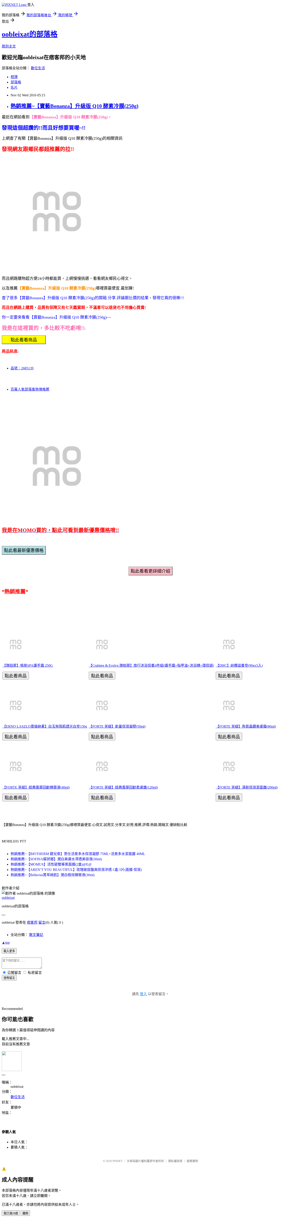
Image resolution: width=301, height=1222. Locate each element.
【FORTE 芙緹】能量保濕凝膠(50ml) (117, 726)
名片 (14, 87)
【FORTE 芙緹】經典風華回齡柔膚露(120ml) (123, 787)
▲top (6, 942)
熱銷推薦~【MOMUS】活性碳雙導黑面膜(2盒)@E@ (51, 864)
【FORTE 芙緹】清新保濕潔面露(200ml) (247, 787)
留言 (41, 922)
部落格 (16, 82)
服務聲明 (192, 1161)
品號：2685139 (22, 368)
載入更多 (9, 951)
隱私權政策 (175, 1161)
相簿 (14, 77)
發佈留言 (9, 978)
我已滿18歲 (11, 1213)
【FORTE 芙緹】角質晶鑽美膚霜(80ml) (246, 726)
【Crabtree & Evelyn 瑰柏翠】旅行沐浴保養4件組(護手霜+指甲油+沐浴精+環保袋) (151, 665)
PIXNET (118, 1161)
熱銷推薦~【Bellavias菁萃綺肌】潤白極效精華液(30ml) (53, 875)
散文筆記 (36, 935)
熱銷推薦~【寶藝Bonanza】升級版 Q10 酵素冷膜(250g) (74, 106)
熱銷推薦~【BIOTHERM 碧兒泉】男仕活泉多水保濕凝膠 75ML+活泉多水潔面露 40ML (78, 854)
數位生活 (38, 68)
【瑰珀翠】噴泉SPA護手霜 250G (27, 665)
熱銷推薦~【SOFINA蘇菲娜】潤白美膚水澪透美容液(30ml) (56, 859)
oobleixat (8, 897)
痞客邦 (32, 922)
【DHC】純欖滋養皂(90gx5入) (239, 665)
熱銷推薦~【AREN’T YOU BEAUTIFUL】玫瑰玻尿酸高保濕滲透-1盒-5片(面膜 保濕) (76, 870)
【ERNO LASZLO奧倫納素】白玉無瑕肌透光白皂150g (44, 726)
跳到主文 (9, 46)
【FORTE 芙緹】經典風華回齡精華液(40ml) (36, 787)
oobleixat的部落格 (30, 34)
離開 (25, 1213)
